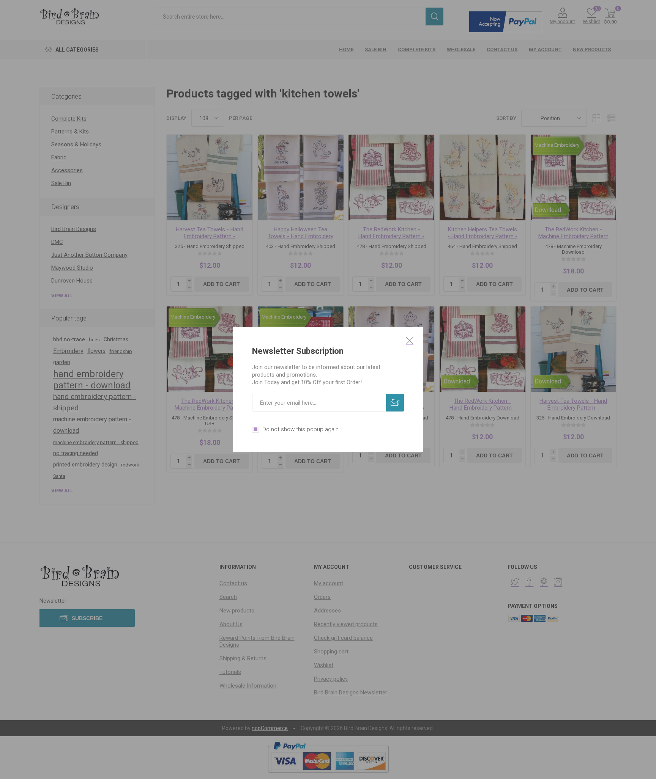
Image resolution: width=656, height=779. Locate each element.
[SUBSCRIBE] (395, 402)
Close (409, 340)
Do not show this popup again (300, 429)
